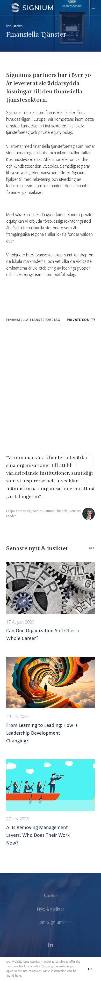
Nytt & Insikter (50, 909)
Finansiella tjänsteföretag (33, 320)
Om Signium (51, 922)
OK (90, 969)
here (18, 975)
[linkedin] (50, 945)
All (92, 548)
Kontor (50, 896)
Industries (14, 25)
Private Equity (81, 320)
